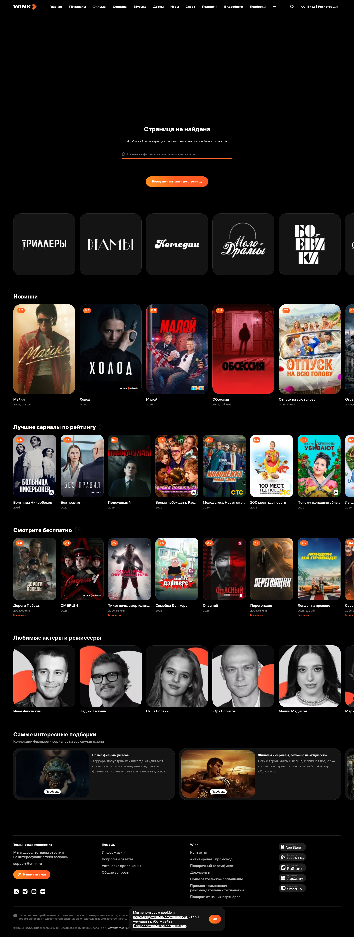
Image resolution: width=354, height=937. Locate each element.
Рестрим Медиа (117, 927)
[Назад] (6, 244)
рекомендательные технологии (160, 917)
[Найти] (292, 6)
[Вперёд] (347, 244)
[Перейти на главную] (25, 6)
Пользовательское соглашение (159, 926)
